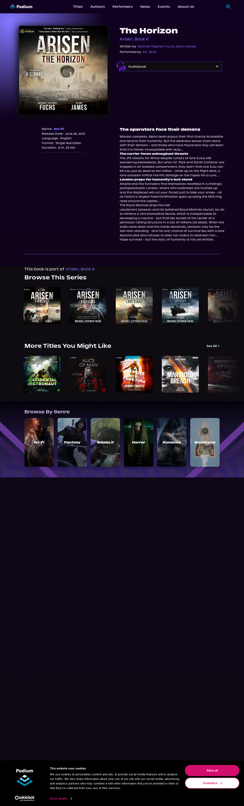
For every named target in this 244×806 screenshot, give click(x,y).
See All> (213, 346)
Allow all (212, 770)
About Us (186, 7)
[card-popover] (41, 305)
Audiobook (137, 66)
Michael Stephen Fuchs (156, 46)
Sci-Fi (59, 129)
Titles (78, 7)
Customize (210, 782)
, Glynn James (185, 46)
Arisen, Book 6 (134, 39)
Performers (122, 7)
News (145, 7)
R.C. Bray (150, 52)
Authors (97, 7)
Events (164, 7)
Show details (58, 798)
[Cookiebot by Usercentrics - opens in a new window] (24, 798)
